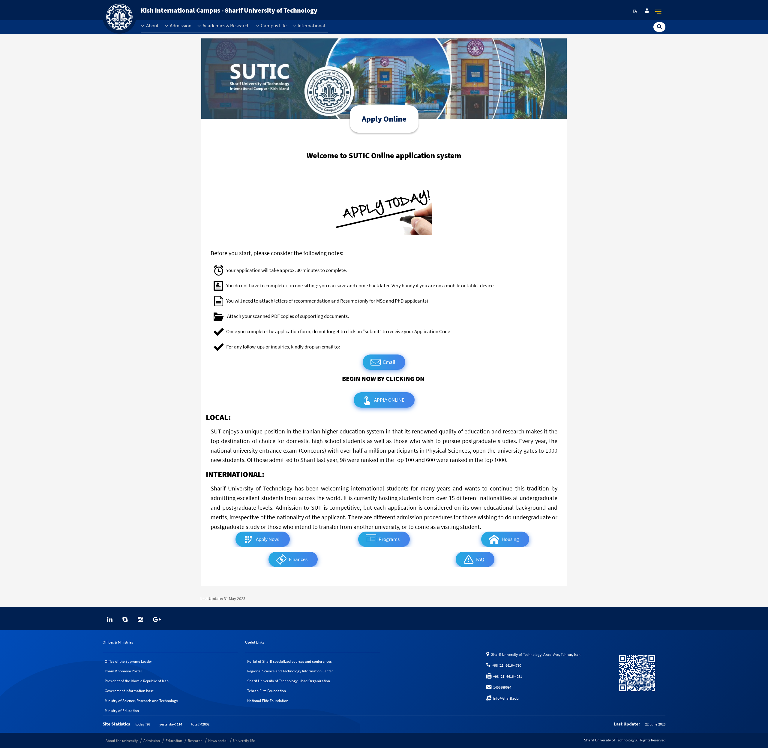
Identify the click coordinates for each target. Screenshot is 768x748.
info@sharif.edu (505, 698)
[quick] (658, 11)
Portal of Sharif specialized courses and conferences (289, 661)
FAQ (480, 559)
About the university (122, 740)
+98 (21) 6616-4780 (505, 665)
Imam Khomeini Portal (123, 671)
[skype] (125, 619)
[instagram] (140, 619)
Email (389, 362)
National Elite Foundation (267, 700)
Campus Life (273, 25)
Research (195, 740)
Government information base (129, 690)
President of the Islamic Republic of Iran (137, 680)
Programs (389, 539)
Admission (180, 25)
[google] (157, 619)
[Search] (659, 26)
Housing (510, 539)
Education (174, 740)
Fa (635, 11)
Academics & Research (226, 25)
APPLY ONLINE (389, 400)
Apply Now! (268, 539)
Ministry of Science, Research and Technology (141, 700)
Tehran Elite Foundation (266, 690)
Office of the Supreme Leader (128, 661)
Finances (298, 559)
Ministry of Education (122, 710)
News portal (217, 740)
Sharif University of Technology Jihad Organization (288, 680)
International (311, 25)
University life (244, 740)
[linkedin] (109, 619)
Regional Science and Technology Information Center (290, 671)
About (152, 25)
